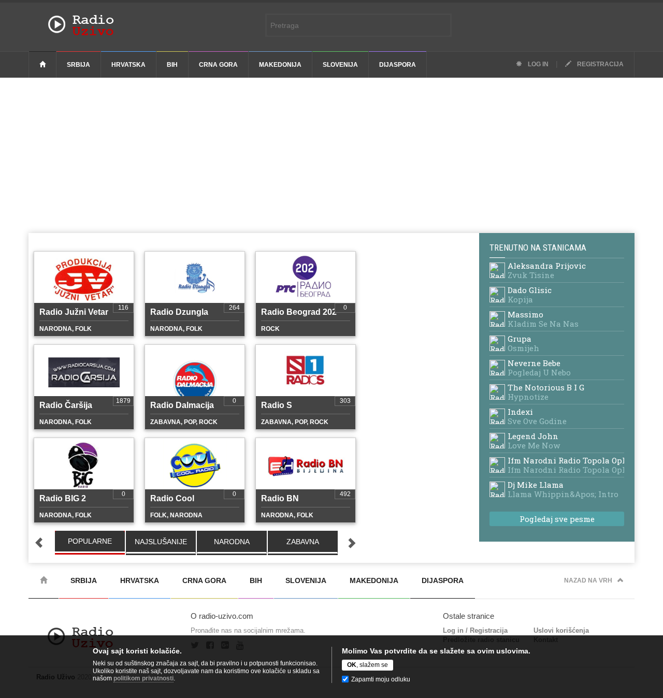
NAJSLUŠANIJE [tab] (161, 541)
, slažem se (367, 664)
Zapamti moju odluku (380, 679)
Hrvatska (128, 64)
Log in (537, 64)
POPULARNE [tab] (90, 541)
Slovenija (340, 64)
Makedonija (280, 64)
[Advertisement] (331, 155)
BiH (172, 64)
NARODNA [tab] (232, 541)
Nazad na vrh (588, 580)
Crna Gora (218, 64)
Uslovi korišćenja (561, 630)
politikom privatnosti (143, 678)
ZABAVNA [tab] (302, 541)
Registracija (599, 64)
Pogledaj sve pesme (557, 519)
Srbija (78, 64)
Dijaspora (397, 64)
